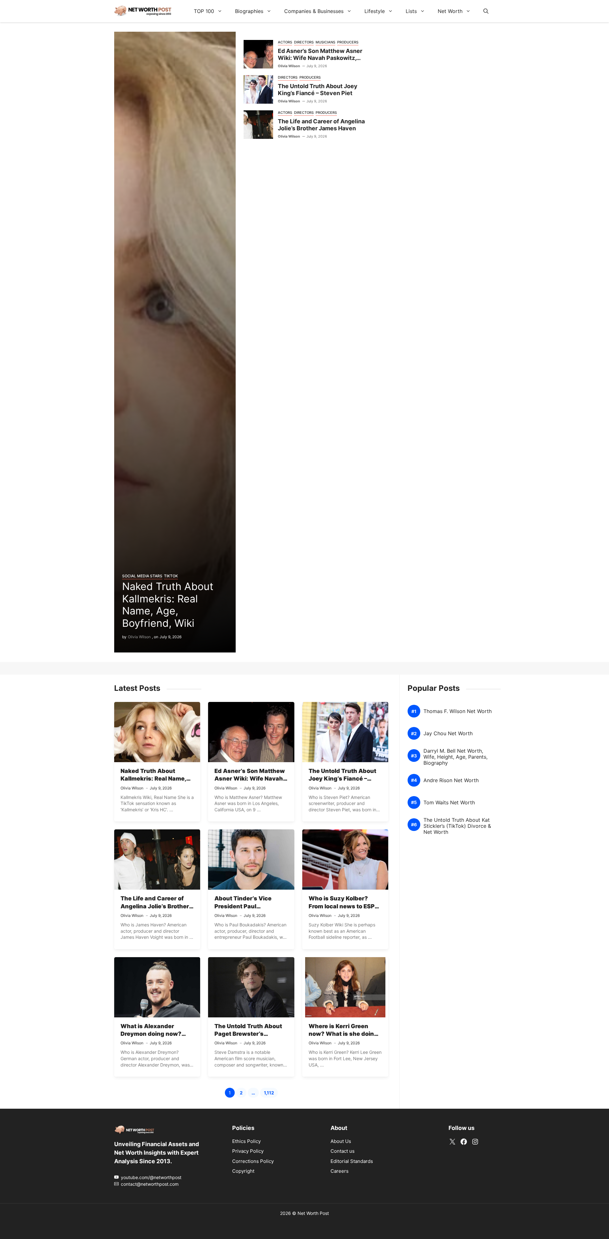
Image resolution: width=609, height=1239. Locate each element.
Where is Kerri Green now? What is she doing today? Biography (343, 1034)
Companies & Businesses (314, 11)
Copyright (243, 1171)
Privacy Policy (248, 1151)
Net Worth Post (313, 1213)
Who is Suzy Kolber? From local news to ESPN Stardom (344, 906)
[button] (486, 11)
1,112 (271, 1093)
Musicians (325, 42)
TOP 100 (204, 11)
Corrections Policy (253, 1161)
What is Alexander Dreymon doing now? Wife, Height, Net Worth (154, 1034)
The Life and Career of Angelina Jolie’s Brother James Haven (321, 125)
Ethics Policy (246, 1141)
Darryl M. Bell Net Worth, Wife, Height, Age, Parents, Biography (455, 757)
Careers (340, 1171)
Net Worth (450, 11)
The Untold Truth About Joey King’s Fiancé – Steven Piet (317, 90)
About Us (341, 1141)
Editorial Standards (352, 1161)
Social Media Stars (142, 576)
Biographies (249, 11)
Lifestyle (374, 11)
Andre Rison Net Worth (451, 780)
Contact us (343, 1151)
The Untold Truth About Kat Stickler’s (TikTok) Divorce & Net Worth (457, 826)
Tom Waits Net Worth (449, 803)
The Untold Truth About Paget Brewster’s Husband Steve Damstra (249, 1034)
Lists (411, 11)
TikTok (171, 576)
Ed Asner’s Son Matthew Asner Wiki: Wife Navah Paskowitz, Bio (320, 58)
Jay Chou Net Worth (448, 733)
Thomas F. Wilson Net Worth (457, 711)
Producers (347, 42)
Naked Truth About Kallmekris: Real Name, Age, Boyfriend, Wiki (167, 604)
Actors (285, 42)
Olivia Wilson (139, 636)
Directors (304, 42)
